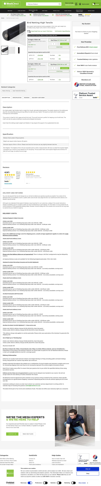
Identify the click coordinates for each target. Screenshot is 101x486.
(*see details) (45, 15)
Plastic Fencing (6, 90)
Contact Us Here (70, 4)
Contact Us (32, 458)
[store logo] (11, 4)
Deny (87, 473)
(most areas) (93, 47)
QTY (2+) (31, 79)
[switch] (45, 483)
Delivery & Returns (38, 97)
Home (2, 18)
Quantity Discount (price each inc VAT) (39, 52)
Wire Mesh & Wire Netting (7, 458)
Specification (17, 97)
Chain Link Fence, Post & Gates (8, 460)
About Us (31, 462)
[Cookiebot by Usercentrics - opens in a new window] (10, 483)
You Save (52, 55)
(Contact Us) (22, 15)
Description (6, 97)
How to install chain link (58, 458)
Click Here (69, 15)
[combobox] (43, 4)
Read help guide (28, 434)
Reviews (26, 97)
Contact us (12, 434)
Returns (31, 460)
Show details (82, 483)
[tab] (36, 115)
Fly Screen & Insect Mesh (6, 464)
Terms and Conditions (35, 464)
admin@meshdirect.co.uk (33, 385)
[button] (4, 33)
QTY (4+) (31, 58)
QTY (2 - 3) (31, 55)
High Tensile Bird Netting (19, 90)
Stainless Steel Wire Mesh (7, 462)
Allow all (87, 469)
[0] (95, 4)
